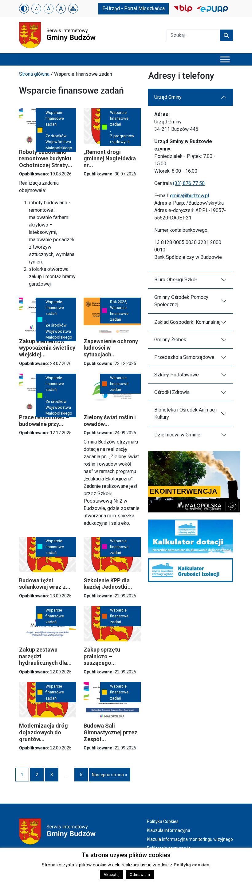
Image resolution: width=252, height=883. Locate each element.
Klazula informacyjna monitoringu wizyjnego (190, 839)
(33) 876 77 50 (189, 183)
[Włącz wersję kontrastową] (24, 9)
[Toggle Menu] (225, 59)
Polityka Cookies (163, 821)
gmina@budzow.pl (189, 196)
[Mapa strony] (73, 9)
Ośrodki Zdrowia (172, 392)
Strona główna (34, 74)
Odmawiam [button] (140, 874)
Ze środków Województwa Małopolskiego (58, 142)
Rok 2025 (118, 301)
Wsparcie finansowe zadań (54, 118)
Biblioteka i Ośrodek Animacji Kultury (185, 413)
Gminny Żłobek (170, 340)
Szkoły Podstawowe (176, 375)
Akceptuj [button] (112, 874)
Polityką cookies (191, 865)
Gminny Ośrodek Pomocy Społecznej (181, 300)
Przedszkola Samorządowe (184, 357)
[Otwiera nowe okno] (183, 8)
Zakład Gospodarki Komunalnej (187, 322)
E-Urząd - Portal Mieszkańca (133, 8)
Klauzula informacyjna (168, 830)
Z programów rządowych (122, 139)
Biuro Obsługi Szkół (175, 280)
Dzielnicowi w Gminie (177, 435)
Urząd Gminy (168, 97)
